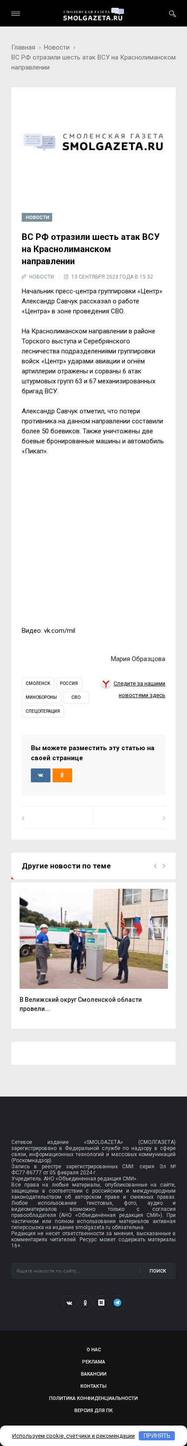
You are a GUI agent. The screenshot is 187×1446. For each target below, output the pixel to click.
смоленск (38, 683)
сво (75, 697)
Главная (23, 47)
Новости (57, 47)
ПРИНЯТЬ (157, 1436)
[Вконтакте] (69, 1302)
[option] (94, 955)
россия (69, 683)
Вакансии (94, 1374)
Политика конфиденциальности (93, 1398)
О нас (94, 1350)
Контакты (93, 1386)
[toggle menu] (15, 14)
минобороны (41, 697)
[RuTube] (101, 1302)
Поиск (158, 1271)
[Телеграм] (117, 1302)
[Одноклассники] (85, 1302)
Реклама (93, 1362)
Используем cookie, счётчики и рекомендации (73, 1436)
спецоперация (43, 711)
